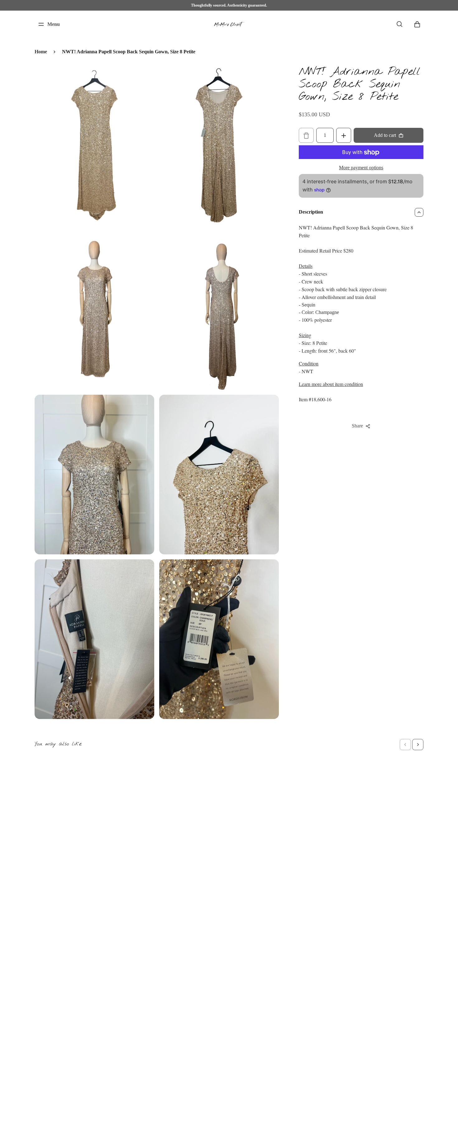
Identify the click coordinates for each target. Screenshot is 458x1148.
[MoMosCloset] (229, 24)
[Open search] (399, 24)
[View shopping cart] (417, 24)
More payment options (361, 168)
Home (41, 51)
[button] (405, 744)
